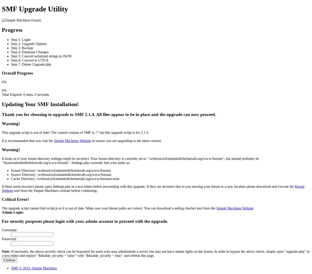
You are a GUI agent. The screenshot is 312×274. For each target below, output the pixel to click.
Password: (9, 239)
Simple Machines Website (72, 141)
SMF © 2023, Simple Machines (34, 268)
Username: (9, 230)
